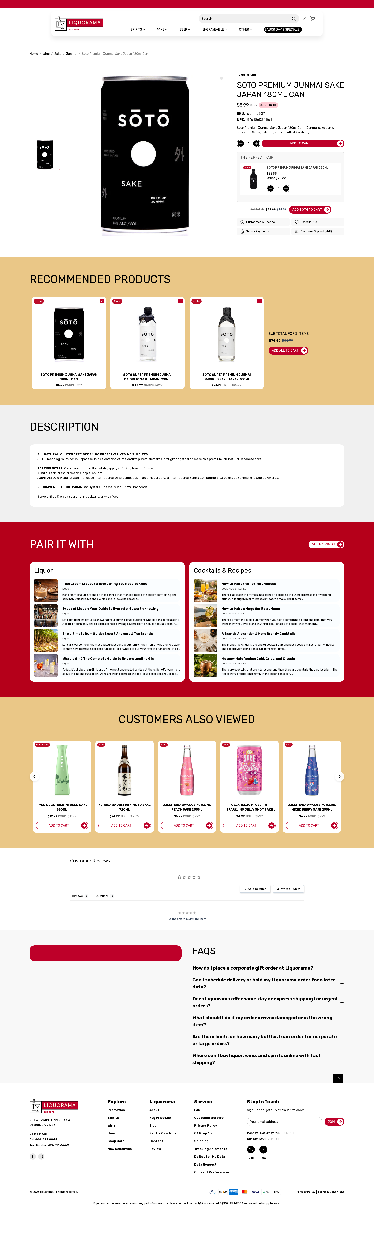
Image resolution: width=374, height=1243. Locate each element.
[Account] (304, 18)
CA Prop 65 (203, 1133)
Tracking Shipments (210, 1149)
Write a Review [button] (290, 889)
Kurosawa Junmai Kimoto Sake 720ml (124, 807)
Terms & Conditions (331, 1191)
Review (155, 1149)
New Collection (120, 1149)
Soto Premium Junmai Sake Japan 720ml (297, 167)
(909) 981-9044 (232, 1203)
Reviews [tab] (77, 896)
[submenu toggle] (147, 29)
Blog (153, 1125)
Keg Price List (160, 1118)
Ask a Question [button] (257, 889)
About (154, 1110)
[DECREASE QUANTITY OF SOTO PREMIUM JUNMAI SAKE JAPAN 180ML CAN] (241, 143)
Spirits (113, 1118)
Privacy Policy (205, 1125)
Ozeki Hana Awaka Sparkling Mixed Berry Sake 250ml (312, 807)
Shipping (201, 1141)
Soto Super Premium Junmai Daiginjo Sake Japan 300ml (226, 377)
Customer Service (209, 1118)
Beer (111, 1133)
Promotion (116, 1110)
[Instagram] (41, 1156)
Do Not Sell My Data (209, 1157)
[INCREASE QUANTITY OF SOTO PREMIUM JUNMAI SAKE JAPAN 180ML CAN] (256, 143)
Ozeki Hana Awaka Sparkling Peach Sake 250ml (187, 807)
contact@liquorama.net (204, 1203)
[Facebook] (33, 1156)
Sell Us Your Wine (162, 1133)
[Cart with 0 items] (314, 18)
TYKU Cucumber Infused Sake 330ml (62, 807)
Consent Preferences (211, 1172)
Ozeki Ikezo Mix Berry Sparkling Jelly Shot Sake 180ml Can (249, 807)
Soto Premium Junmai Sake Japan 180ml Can (69, 377)
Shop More (116, 1141)
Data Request (205, 1164)
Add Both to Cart (307, 209)
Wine (111, 1125)
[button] (34, 776)
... (187, 4)
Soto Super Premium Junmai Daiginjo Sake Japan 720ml (147, 377)
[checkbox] (102, 301)
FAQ (197, 1110)
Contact (156, 1141)
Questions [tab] (102, 896)
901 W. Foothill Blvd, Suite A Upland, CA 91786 (51, 1122)
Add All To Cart (285, 350)
